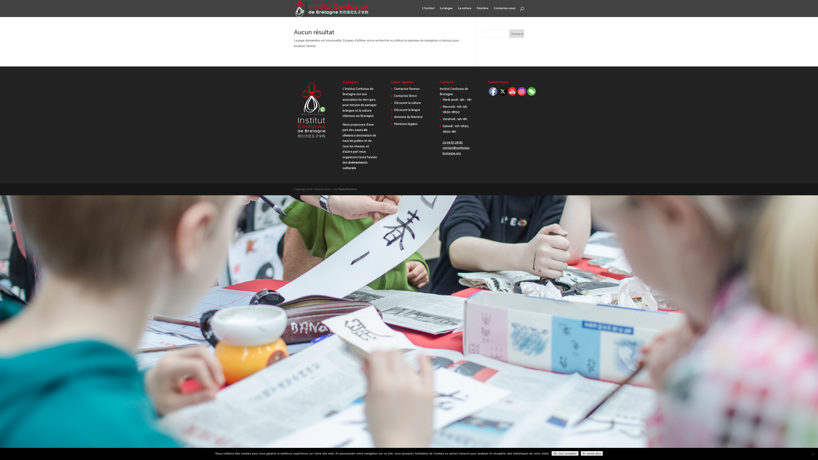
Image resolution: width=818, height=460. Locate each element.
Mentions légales (406, 124)
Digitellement (347, 189)
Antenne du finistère (408, 117)
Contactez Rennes (407, 89)
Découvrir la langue (407, 110)
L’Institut (428, 9)
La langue (446, 9)
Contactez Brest (405, 96)
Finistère (482, 9)
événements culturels (355, 165)
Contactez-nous (505, 9)
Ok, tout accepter (565, 453)
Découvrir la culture (407, 103)
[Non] (813, 454)
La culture (464, 9)
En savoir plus (591, 453)
